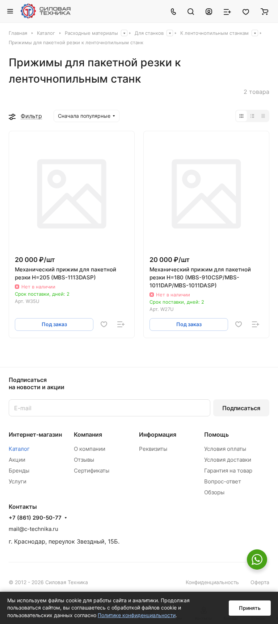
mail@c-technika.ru (33, 528)
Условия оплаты (225, 448)
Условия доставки (227, 459)
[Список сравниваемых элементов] (227, 11)
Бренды (19, 470)
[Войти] (209, 11)
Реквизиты (153, 448)
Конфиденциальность (212, 582)
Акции (17, 459)
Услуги (17, 481)
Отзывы (84, 459)
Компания (88, 434)
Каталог (19, 448)
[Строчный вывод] (252, 116)
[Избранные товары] (246, 11)
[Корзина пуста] (264, 11)
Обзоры (214, 492)
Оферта (259, 582)
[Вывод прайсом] (263, 116)
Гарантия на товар (228, 470)
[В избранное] (103, 324)
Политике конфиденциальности (137, 615)
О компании (89, 448)
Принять (250, 608)
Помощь (216, 434)
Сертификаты (91, 470)
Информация (157, 434)
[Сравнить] (121, 324)
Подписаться (241, 408)
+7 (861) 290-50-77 (35, 518)
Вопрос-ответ (222, 481)
